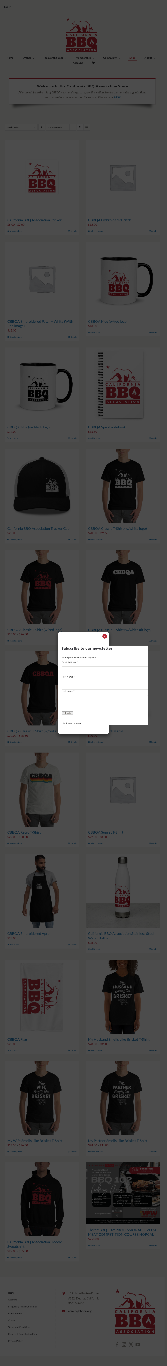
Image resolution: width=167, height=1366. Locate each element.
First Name (68, 676)
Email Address (70, 662)
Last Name (68, 691)
